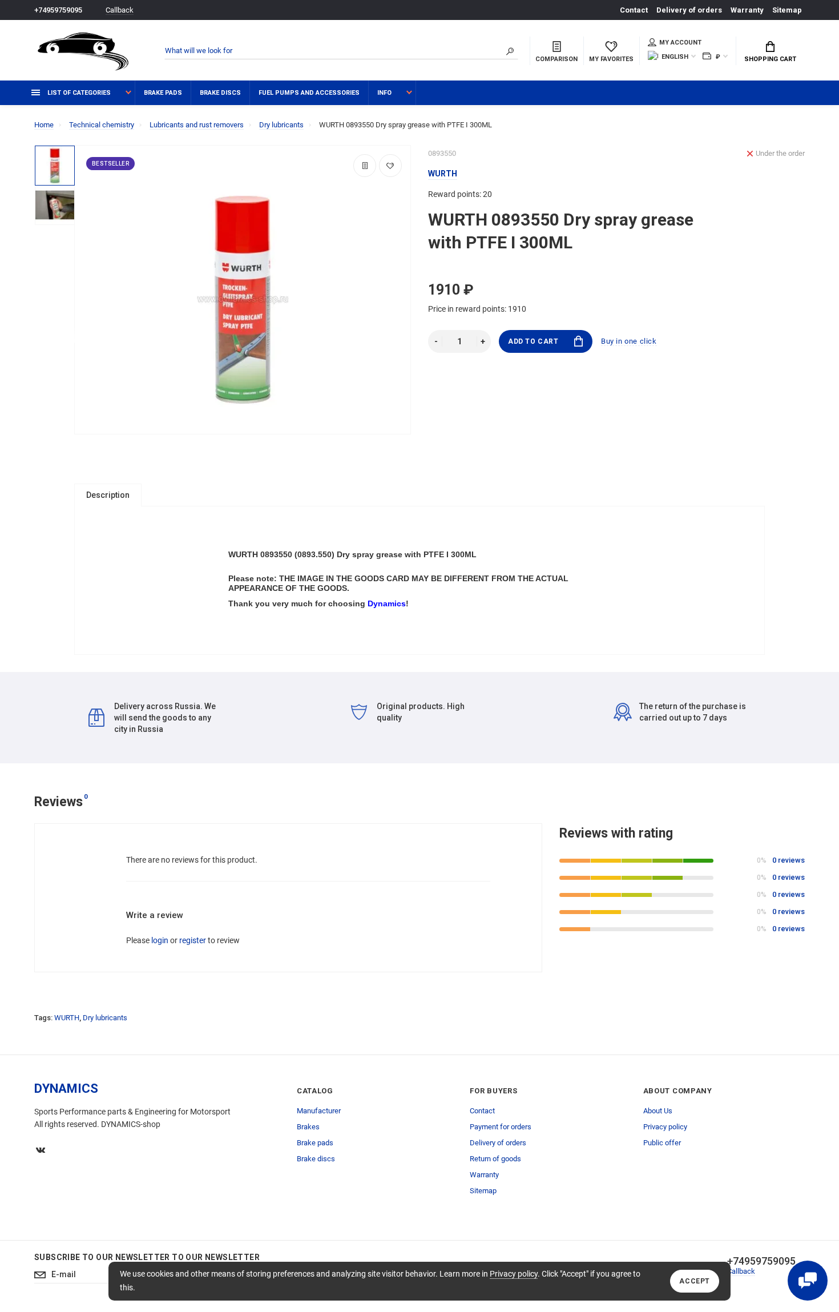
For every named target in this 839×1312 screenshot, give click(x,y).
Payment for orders (500, 1126)
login (159, 940)
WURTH (66, 1017)
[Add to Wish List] (390, 165)
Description (108, 495)
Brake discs (220, 92)
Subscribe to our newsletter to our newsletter (147, 1257)
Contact (634, 10)
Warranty (747, 10)
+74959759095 (58, 10)
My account (680, 42)
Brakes (308, 1126)
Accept (694, 1281)
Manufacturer (319, 1110)
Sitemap (787, 10)
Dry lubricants (105, 1017)
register (192, 940)
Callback (120, 10)
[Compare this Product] (364, 165)
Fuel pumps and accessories (309, 92)
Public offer (662, 1142)
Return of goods (495, 1158)
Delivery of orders (689, 10)
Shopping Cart (770, 59)
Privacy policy (514, 1273)
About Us (657, 1110)
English (674, 57)
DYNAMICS (66, 1088)
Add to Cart (533, 341)
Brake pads (163, 92)
